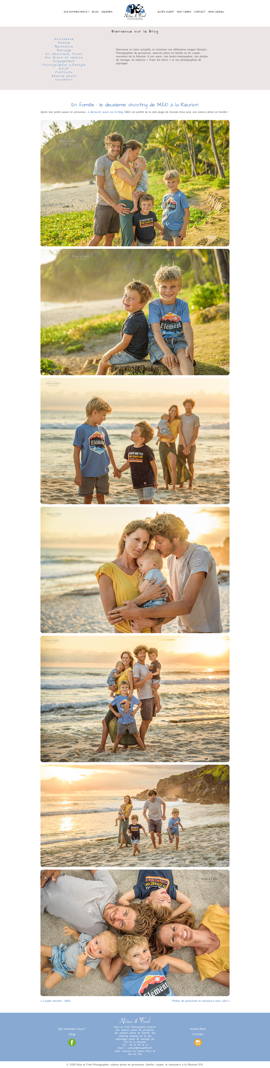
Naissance (64, 47)
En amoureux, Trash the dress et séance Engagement (64, 57)
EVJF (64, 69)
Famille (64, 43)
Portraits (64, 72)
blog (72, 1034)
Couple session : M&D (56, 1000)
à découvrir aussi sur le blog (105, 112)
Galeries (106, 11)
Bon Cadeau (216, 11)
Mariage (64, 50)
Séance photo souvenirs (64, 78)
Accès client (166, 11)
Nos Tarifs (184, 11)
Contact (200, 11)
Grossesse (64, 39)
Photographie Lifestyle (64, 65)
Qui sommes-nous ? (76, 11)
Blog (95, 11)
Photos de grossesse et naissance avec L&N (199, 1000)
